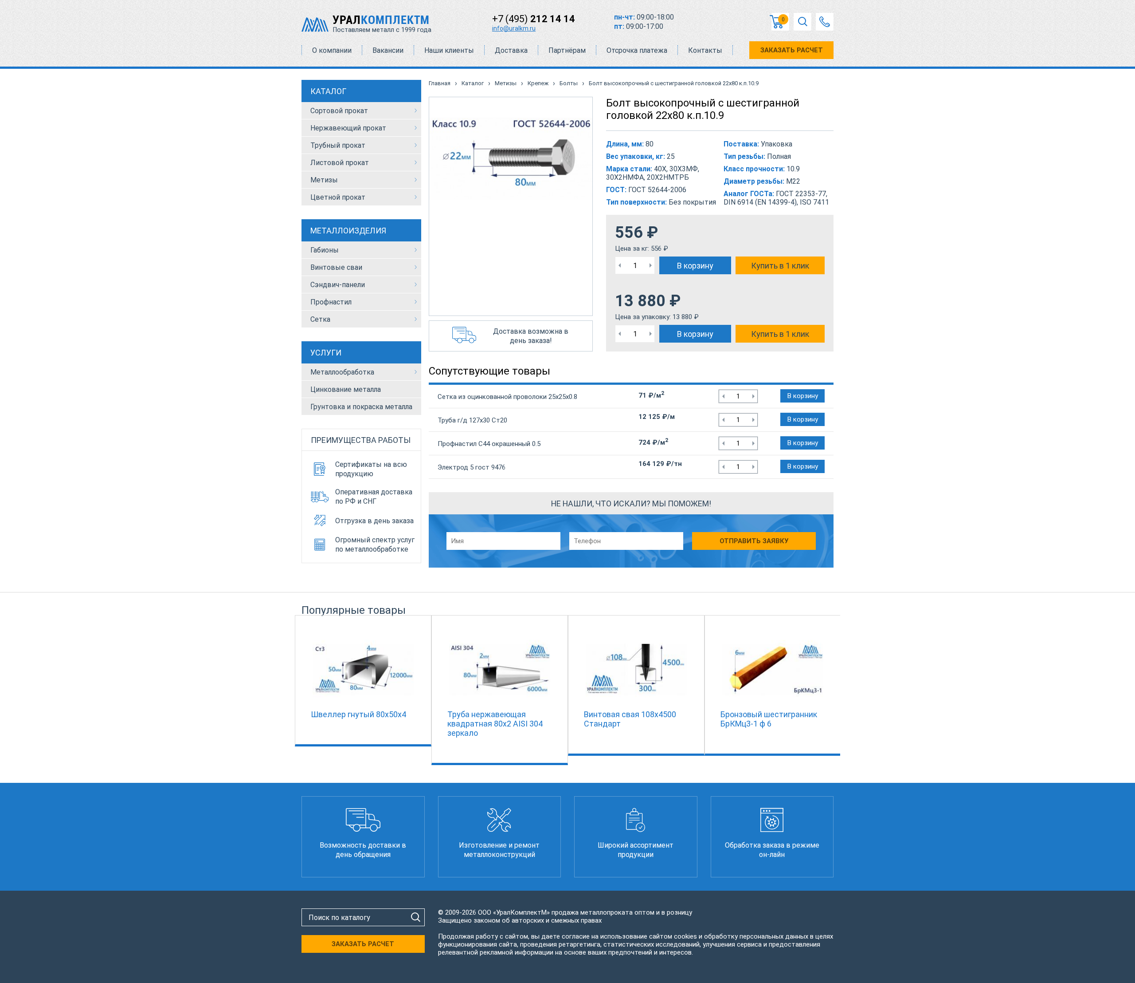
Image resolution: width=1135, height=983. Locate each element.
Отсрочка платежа (637, 50)
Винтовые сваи (336, 267)
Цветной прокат (337, 197)
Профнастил (331, 302)
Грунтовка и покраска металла (361, 407)
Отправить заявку (754, 541)
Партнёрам (567, 50)
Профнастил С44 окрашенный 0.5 (489, 444)
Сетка (320, 319)
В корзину (695, 265)
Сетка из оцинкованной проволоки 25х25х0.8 (507, 397)
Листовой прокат (339, 162)
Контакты (705, 50)
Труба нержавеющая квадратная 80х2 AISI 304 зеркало (495, 724)
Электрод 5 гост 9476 (471, 467)
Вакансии (387, 50)
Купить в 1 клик (780, 265)
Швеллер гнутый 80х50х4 (358, 714)
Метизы (324, 180)
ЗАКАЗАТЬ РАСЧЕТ (791, 50)
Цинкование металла (345, 389)
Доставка (511, 50)
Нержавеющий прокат (348, 128)
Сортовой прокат (339, 111)
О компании (332, 50)
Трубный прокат (337, 145)
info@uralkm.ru (514, 28)
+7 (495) (533, 18)
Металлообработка (342, 372)
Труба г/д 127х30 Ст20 (472, 420)
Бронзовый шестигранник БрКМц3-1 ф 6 (768, 719)
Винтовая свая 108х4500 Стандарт (630, 719)
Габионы (324, 250)
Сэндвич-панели (337, 284)
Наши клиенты (449, 50)
